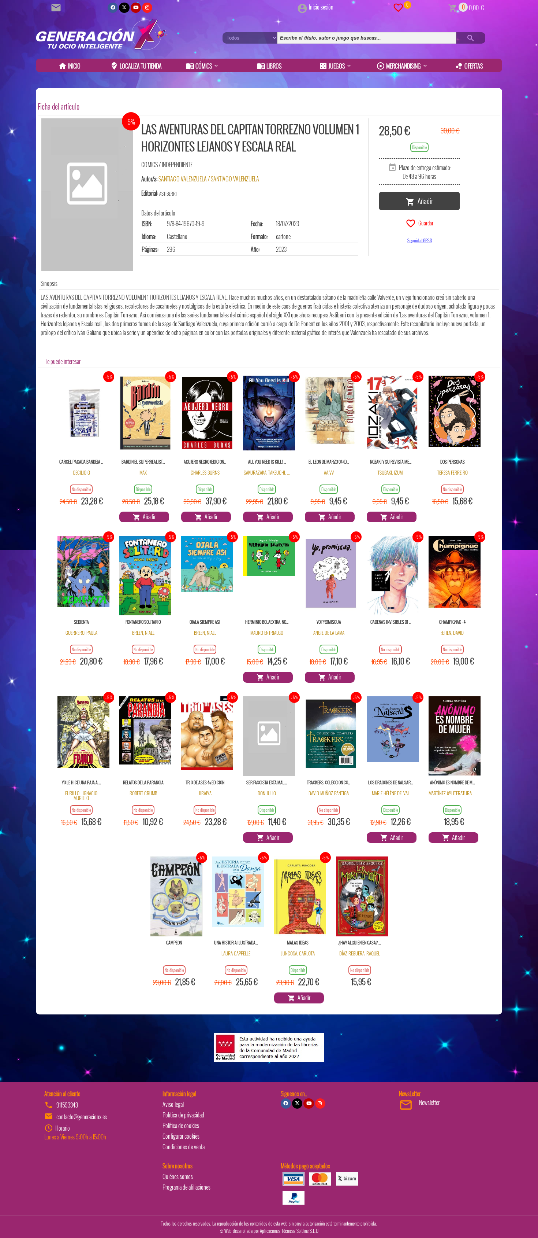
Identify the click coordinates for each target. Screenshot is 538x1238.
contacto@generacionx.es (81, 1116)
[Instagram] (147, 8)
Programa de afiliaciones (186, 1187)
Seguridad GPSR (419, 240)
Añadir (424, 200)
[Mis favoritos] (398, 7)
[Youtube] (136, 8)
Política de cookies (180, 1125)
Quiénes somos (177, 1176)
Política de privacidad (183, 1114)
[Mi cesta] (452, 7)
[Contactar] (57, 7)
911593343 (67, 1105)
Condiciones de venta (183, 1146)
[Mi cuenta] (302, 7)
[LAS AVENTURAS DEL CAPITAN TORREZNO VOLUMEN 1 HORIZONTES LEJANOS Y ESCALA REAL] (87, 194)
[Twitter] (124, 8)
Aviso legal (173, 1104)
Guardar (424, 222)
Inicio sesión (321, 7)
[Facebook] (113, 8)
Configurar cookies (180, 1136)
